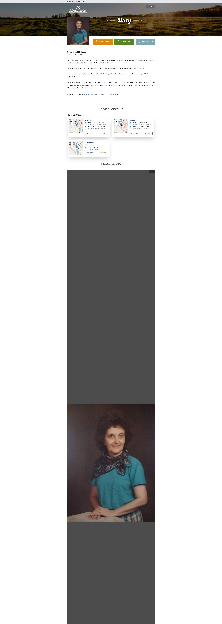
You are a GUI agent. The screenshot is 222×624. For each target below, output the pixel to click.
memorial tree (87, 94)
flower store (113, 94)
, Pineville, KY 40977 (94, 149)
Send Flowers (102, 152)
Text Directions (90, 133)
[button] (76, 124)
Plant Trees (102, 133)
